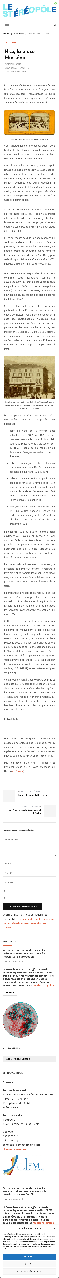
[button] (55, 1228)
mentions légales (43, 985)
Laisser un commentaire (16, 72)
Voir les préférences (29, 1271)
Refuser (30, 1264)
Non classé (10, 43)
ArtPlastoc (17, 771)
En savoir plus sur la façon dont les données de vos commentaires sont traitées (29, 923)
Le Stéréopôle (14, 64)
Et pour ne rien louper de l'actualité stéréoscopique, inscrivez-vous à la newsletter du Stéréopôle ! (24, 953)
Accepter (29, 1256)
